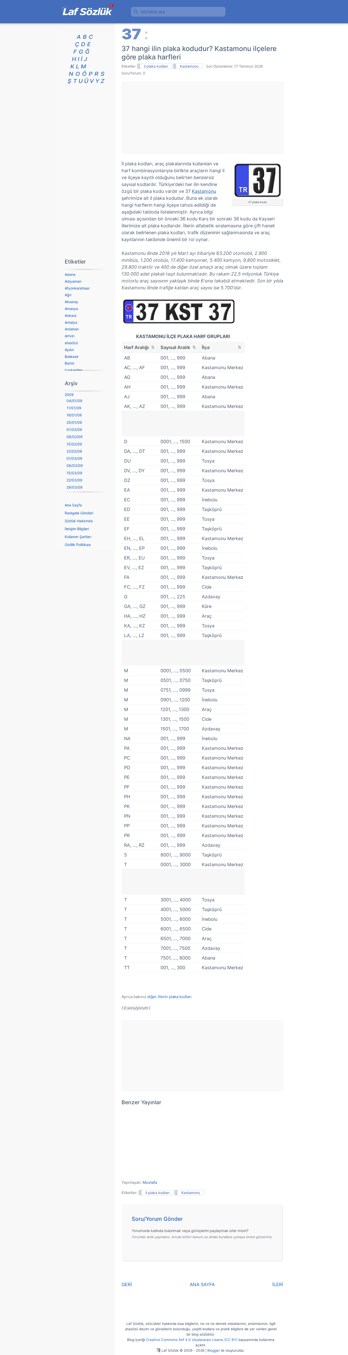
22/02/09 (74, 451)
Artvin (69, 336)
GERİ (127, 1284)
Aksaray (71, 302)
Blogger (213, 1350)
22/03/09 (74, 480)
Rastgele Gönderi (79, 513)
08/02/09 (74, 436)
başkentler (73, 370)
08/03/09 (74, 465)
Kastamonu (189, 66)
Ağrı (68, 295)
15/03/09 (74, 473)
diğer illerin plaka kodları (169, 996)
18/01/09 (74, 415)
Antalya (71, 322)
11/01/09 (73, 408)
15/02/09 (74, 444)
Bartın (69, 363)
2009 (69, 394)
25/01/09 (74, 422)
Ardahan (72, 329)
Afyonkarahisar (77, 288)
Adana (70, 274)
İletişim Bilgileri (77, 529)
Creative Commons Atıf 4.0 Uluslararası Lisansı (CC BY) (191, 1340)
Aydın (69, 349)
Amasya (71, 308)
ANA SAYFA (202, 1284)
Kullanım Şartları (78, 536)
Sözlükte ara (153, 11)
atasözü (71, 343)
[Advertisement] (202, 117)
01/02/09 (74, 429)
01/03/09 (74, 458)
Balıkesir (71, 356)
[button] (204, 1220)
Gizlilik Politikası (78, 544)
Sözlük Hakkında (79, 521)
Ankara (70, 315)
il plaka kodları (156, 66)
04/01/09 (74, 401)
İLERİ (277, 1284)
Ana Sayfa (73, 505)
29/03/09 (74, 487)
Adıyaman (73, 281)
